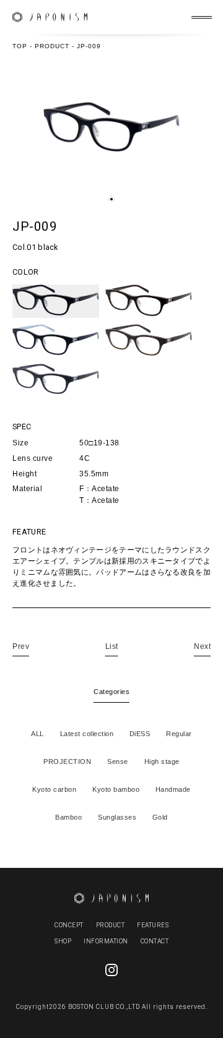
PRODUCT (110, 925)
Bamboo (68, 817)
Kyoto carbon (54, 789)
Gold (160, 817)
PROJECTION (67, 761)
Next (202, 646)
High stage (162, 761)
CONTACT (155, 941)
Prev (20, 646)
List (111, 646)
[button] (111, 199)
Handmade (173, 789)
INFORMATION (106, 941)
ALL (37, 733)
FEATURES (152, 925)
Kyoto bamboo (115, 789)
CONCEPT (69, 925)
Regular (179, 733)
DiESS (140, 733)
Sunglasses (117, 817)
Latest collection (87, 733)
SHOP (63, 941)
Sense (117, 761)
